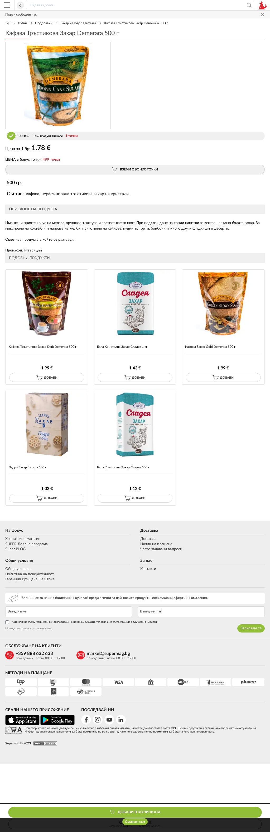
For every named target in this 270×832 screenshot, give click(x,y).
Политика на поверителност (29, 574)
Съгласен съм (135, 821)
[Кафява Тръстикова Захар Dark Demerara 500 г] (47, 303)
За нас (146, 561)
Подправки (43, 23)
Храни (22, 23)
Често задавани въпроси (161, 549)
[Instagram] (98, 720)
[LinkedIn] (121, 720)
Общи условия (19, 561)
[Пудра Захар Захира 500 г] (47, 424)
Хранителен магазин (22, 539)
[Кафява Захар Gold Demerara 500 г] (223, 303)
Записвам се (251, 628)
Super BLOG (15, 549)
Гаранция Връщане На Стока (29, 579)
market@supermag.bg (108, 653)
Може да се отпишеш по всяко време (28, 628)
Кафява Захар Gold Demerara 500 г (210, 346)
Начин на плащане (156, 544)
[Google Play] (57, 724)
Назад (20, 5)
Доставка (149, 531)
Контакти (148, 569)
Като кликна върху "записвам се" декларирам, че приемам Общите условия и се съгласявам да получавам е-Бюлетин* (86, 622)
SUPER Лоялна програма (26, 544)
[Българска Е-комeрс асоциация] (13, 730)
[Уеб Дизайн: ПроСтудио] (44, 743)
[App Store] (22, 724)
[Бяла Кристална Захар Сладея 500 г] (135, 424)
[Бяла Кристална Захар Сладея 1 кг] (135, 303)
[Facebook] (86, 720)
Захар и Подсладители (78, 23)
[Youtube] (109, 720)
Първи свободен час (21, 14)
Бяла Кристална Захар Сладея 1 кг (122, 346)
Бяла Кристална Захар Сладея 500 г (123, 467)
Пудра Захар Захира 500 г (27, 467)
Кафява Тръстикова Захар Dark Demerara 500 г (42, 346)
